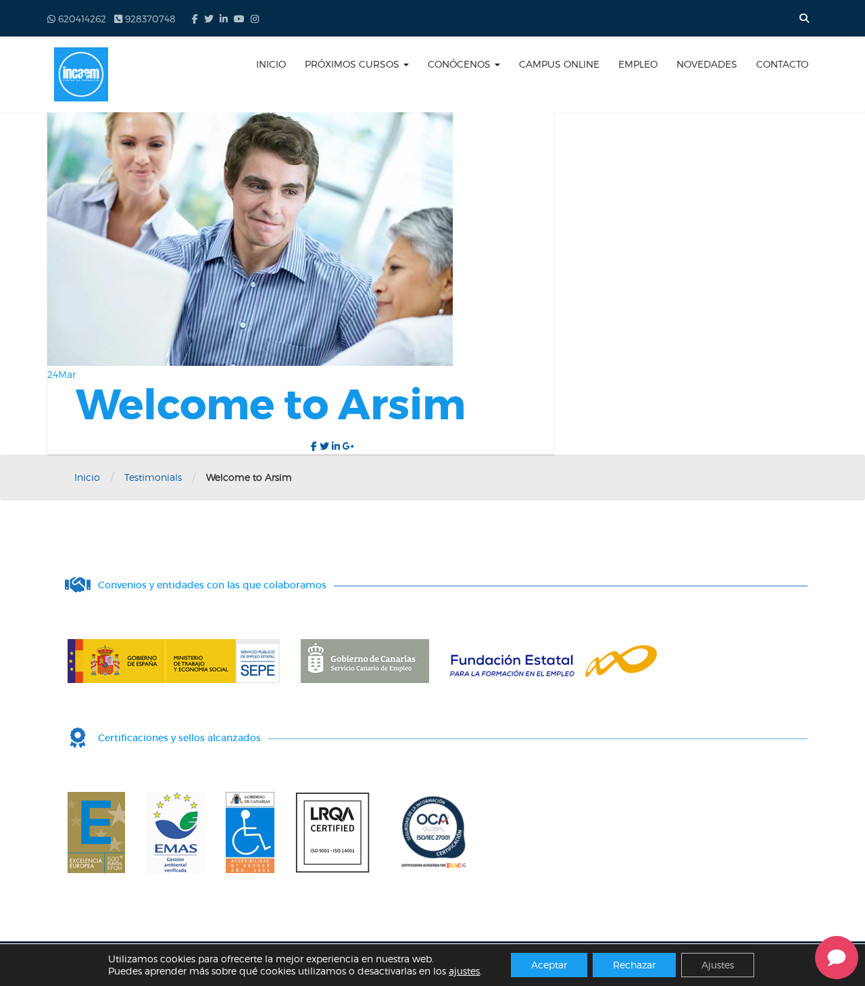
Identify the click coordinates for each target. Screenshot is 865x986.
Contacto (782, 64)
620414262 (80, 18)
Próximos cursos (353, 64)
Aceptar (549, 964)
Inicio (271, 64)
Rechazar (634, 964)
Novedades (706, 64)
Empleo (638, 64)
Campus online (559, 64)
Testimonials (153, 477)
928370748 (149, 18)
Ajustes (717, 964)
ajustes (464, 971)
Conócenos (460, 64)
